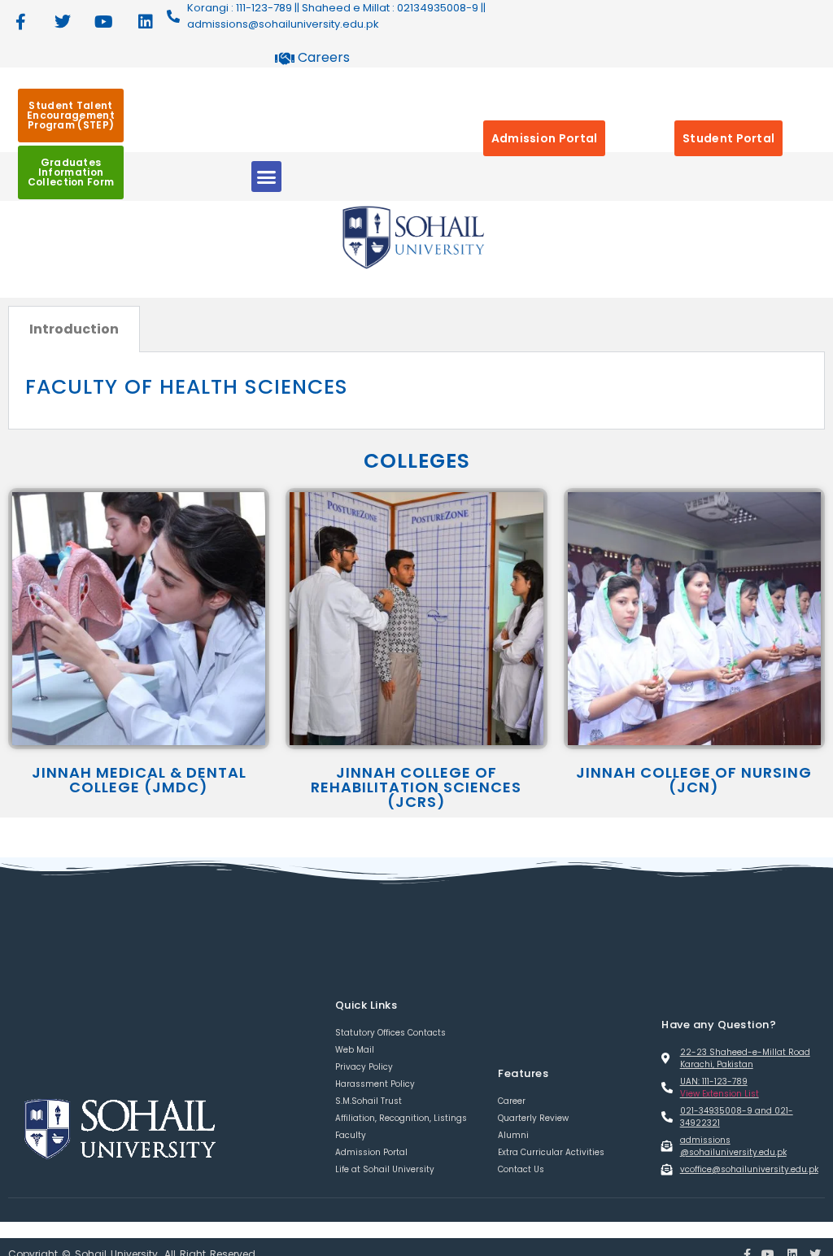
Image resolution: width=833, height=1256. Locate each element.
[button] (266, 176)
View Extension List (719, 1094)
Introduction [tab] (74, 329)
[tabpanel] (416, 391)
